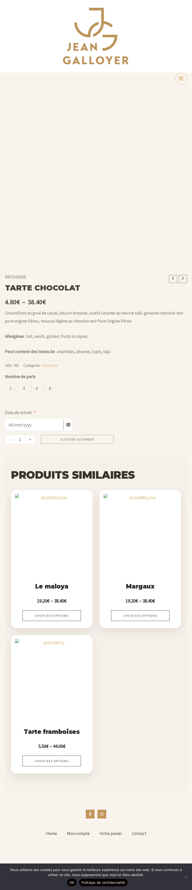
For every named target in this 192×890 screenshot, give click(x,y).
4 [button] (24, 388)
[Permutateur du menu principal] (181, 78)
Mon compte (78, 833)
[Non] (185, 876)
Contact (139, 833)
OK (72, 882)
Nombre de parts (20, 376)
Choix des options (52, 616)
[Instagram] (102, 814)
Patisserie (15, 277)
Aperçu (51, 560)
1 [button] (11, 388)
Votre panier (111, 833)
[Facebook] (90, 814)
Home (51, 833)
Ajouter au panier (77, 439)
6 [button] (37, 388)
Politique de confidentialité (103, 882)
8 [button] (50, 388)
